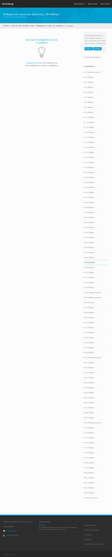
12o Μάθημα (89, 127)
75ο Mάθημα (89, 448)
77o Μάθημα (89, 458)
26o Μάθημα (89, 197)
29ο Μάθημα (89, 212)
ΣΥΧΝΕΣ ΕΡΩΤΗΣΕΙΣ (92, 530)
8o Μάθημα (89, 107)
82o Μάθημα (89, 483)
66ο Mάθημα (89, 403)
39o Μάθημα (90, 262)
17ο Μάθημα (89, 152)
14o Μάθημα (89, 137)
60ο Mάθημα (89, 373)
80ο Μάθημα (89, 473)
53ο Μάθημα (89, 338)
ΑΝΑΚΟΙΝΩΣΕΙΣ (90, 525)
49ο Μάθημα (89, 317)
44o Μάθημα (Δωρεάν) (93, 292)
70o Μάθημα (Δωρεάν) (93, 423)
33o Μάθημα (89, 232)
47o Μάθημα (89, 307)
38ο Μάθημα (89, 257)
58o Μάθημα (89, 363)
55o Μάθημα (89, 348)
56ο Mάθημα (89, 353)
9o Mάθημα (89, 112)
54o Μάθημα (89, 343)
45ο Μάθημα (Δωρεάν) (93, 297)
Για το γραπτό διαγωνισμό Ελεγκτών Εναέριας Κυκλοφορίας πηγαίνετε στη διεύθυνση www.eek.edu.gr (58, 528)
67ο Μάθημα (89, 408)
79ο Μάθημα (89, 468)
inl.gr (4, 554)
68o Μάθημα (89, 413)
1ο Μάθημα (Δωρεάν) (92, 72)
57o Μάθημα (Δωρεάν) (93, 358)
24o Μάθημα (89, 187)
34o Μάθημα (89, 237)
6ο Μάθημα (89, 97)
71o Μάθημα (89, 428)
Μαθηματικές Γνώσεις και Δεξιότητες (49, 26)
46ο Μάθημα (89, 302)
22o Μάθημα (89, 177)
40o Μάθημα (89, 267)
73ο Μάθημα (89, 438)
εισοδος (89, 49)
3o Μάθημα (89, 82)
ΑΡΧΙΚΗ (6, 26)
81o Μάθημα (89, 478)
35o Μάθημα (89, 242)
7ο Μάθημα (89, 102)
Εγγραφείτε (30, 63)
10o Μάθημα (89, 117)
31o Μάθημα (89, 222)
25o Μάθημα (89, 192)
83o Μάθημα (89, 488)
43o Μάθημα (89, 287)
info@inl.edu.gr (11, 531)
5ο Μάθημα (89, 92)
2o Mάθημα (89, 77)
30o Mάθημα (89, 217)
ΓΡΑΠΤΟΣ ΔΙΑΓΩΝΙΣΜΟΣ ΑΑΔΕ (22, 26)
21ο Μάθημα (89, 172)
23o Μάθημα (89, 182)
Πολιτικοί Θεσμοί (91, 498)
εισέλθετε (39, 63)
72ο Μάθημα (89, 433)
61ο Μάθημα (89, 378)
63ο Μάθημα (89, 388)
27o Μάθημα (89, 202)
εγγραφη (97, 49)
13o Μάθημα (89, 132)
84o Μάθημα (89, 493)
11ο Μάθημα (89, 122)
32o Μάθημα (89, 227)
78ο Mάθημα (89, 463)
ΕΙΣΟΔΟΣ (94, 4)
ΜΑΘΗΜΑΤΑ (79, 4)
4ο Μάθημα (89, 87)
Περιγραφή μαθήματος (93, 57)
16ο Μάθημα (89, 147)
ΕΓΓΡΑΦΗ (106, 4)
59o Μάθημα (89, 368)
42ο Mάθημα (89, 277)
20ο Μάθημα (89, 167)
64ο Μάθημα (89, 393)
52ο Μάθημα (89, 333)
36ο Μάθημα (89, 247)
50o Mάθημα (89, 322)
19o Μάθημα (89, 162)
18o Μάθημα (89, 157)
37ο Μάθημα (89, 252)
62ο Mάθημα (89, 383)
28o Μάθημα (89, 207)
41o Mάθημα (89, 272)
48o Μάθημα (89, 312)
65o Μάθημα (89, 398)
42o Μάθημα (89, 282)
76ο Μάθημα (89, 453)
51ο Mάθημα (89, 327)
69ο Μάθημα (89, 418)
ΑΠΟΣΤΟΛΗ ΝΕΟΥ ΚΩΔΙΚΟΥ (94, 544)
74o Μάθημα (89, 443)
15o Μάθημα (89, 142)
